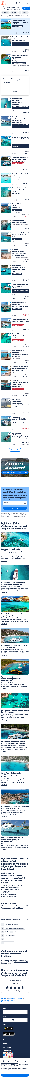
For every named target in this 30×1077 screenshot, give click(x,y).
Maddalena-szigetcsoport (8, 1000)
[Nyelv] (23, 3)
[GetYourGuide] (3, 3)
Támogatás (6, 1040)
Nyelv (4, 1008)
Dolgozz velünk (7, 1047)
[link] (15, 26)
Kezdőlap (3, 998)
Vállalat (5, 1043)
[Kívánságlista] (16, 3)
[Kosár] (20, 3)
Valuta (4, 1016)
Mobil (4, 1025)
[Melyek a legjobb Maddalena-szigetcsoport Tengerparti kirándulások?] (27, 906)
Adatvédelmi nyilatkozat (12, 518)
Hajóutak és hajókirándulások (11, 889)
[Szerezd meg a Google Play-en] (9, 1029)
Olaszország (11, 998)
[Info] (27, 16)
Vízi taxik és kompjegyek (9, 894)
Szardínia (19, 998)
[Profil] (27, 3)
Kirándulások (6, 891)
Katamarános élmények (9, 896)
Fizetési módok (7, 1050)
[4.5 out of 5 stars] (15, 987)
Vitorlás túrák (6, 893)
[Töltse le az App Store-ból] (9, 1034)
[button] (15, 26)
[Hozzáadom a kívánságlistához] (9, 21)
